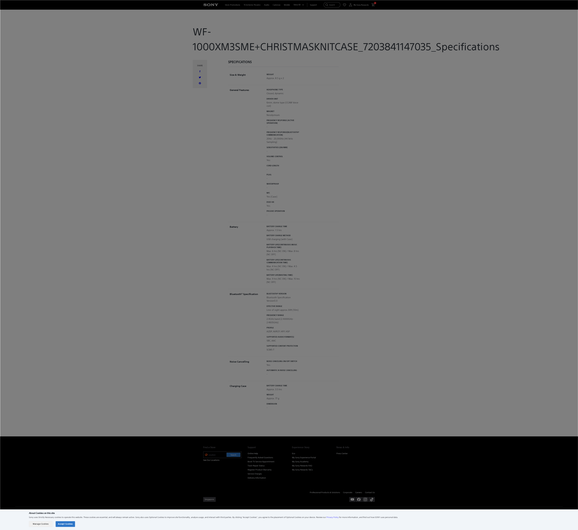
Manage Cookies (41, 524)
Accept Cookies (65, 524)
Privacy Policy (332, 517)
